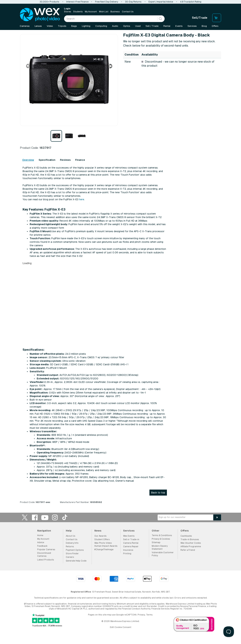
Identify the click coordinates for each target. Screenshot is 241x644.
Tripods (62, 26)
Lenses (38, 26)
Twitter (24, 517)
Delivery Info (72, 543)
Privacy (141, 615)
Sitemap (156, 542)
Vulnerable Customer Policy (163, 554)
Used (138, 26)
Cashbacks (186, 536)
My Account (91, 11)
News (97, 530)
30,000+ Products (49, 2)
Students (78, 11)
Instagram (54, 517)
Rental (166, 26)
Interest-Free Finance (77, 2)
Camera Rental (130, 543)
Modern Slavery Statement (160, 547)
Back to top (158, 492)
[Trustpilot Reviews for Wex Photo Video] (47, 620)
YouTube (44, 517)
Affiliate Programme (190, 546)
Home (40, 535)
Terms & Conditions (162, 535)
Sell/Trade (199, 17)
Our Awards (100, 536)
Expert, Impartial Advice (161, 2)
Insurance (128, 550)
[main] (120, 269)
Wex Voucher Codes (190, 543)
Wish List (103, 11)
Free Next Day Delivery (106, 2)
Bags (74, 26)
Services (192, 26)
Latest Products (45, 559)
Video (50, 26)
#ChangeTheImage (103, 549)
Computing (101, 26)
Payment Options (75, 550)
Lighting (86, 26)
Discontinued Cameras (44, 554)
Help (69, 530)
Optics (126, 26)
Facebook (34, 517)
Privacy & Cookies (161, 539)
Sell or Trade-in (131, 539)
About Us (70, 536)
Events (179, 26)
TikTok (65, 517)
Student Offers (102, 539)
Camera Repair (130, 546)
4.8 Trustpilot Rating (190, 2)
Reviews (65, 159)
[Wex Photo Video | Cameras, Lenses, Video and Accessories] (40, 14)
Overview (28, 159)
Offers (215, 26)
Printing (127, 553)
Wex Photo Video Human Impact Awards (106, 544)
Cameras (25, 26)
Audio (115, 26)
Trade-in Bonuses (189, 539)
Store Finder (72, 553)
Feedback (42, 546)
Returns (70, 546)
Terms (149, 615)
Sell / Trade (152, 26)
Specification (47, 159)
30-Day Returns (133, 2)
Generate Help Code (76, 561)
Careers (70, 557)
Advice (40, 542)
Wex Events (129, 536)
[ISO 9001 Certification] (194, 625)
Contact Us (128, 11)
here (81, 199)
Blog (204, 26)
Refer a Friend (187, 550)
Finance (80, 159)
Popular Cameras (46, 549)
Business (115, 11)
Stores (67, 11)
